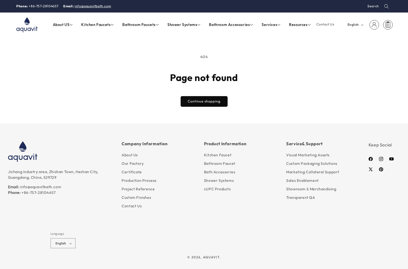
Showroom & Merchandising (311, 189)
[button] (386, 6)
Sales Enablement (302, 180)
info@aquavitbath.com (93, 6)
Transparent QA (300, 197)
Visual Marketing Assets (308, 155)
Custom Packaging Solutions (311, 163)
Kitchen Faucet (217, 155)
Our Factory (133, 163)
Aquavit (211, 257)
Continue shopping (204, 101)
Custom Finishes (136, 197)
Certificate (132, 172)
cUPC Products (217, 189)
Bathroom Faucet (219, 163)
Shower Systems (219, 180)
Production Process (139, 180)
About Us (130, 155)
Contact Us (132, 206)
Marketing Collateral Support (312, 172)
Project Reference (138, 189)
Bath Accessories (219, 172)
